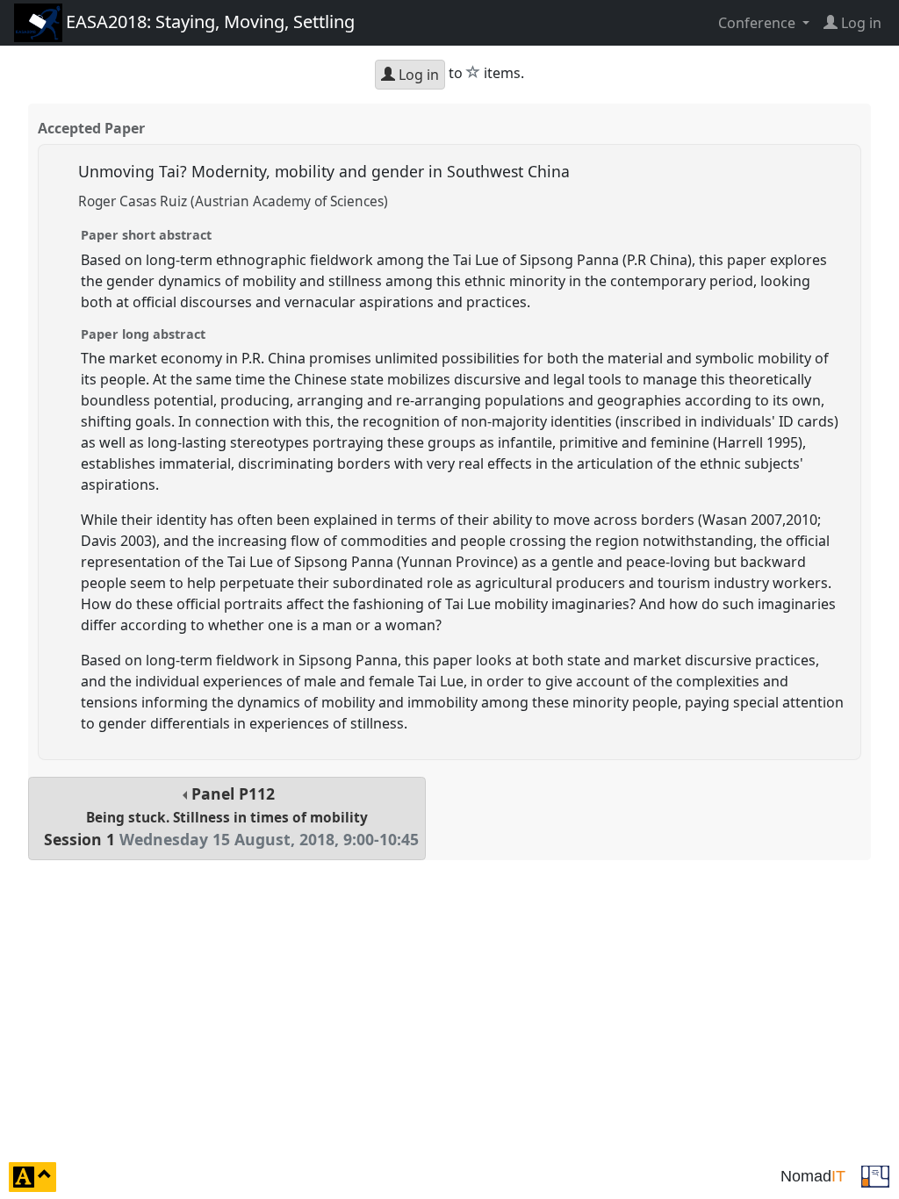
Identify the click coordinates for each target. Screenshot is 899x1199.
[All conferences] (875, 1175)
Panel (231, 817)
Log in (417, 74)
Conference (758, 22)
